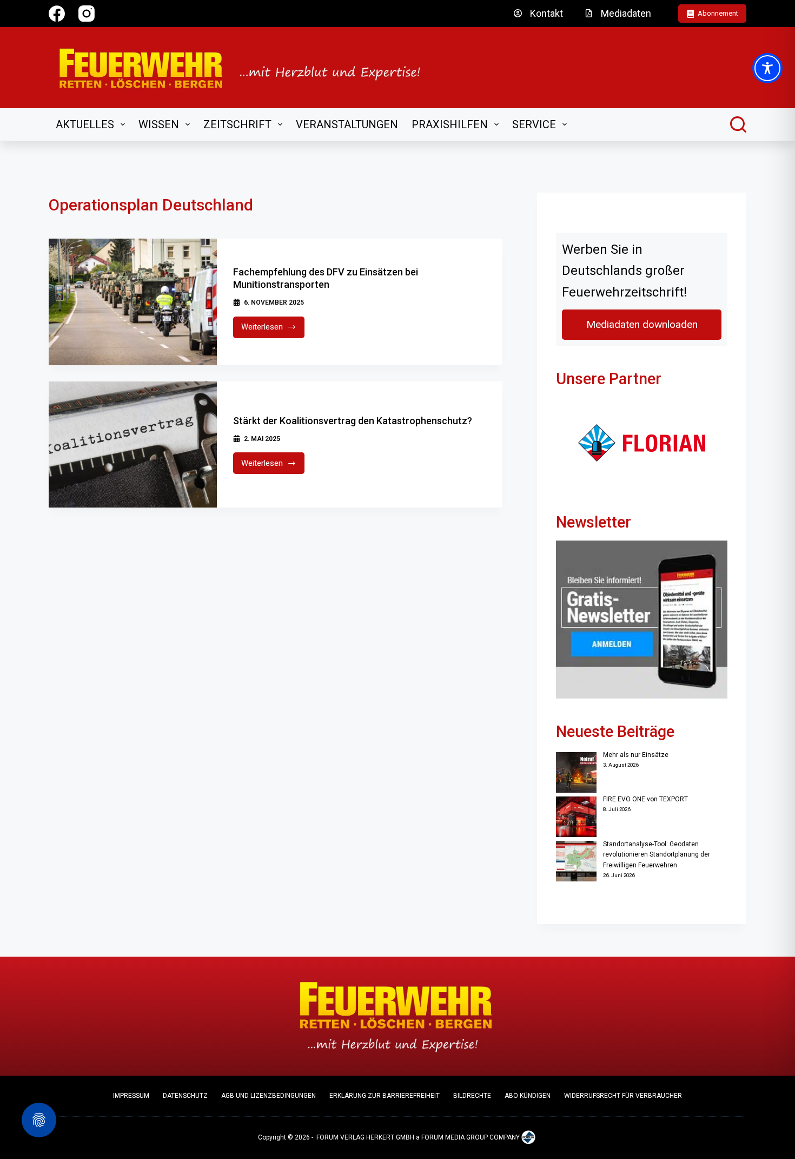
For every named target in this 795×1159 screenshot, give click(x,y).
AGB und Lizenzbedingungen (268, 1095)
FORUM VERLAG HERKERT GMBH (365, 1138)
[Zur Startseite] (247, 68)
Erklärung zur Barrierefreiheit (384, 1095)
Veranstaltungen (347, 124)
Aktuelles (85, 124)
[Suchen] (738, 124)
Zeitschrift (237, 124)
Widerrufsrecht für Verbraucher (623, 1095)
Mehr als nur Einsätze (635, 755)
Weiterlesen (272, 330)
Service (534, 124)
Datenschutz (185, 1095)
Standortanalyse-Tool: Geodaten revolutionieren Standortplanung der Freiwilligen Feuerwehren (656, 855)
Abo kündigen (528, 1095)
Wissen (158, 124)
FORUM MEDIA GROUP (454, 1138)
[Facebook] (57, 13)
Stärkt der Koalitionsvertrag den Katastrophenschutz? (352, 420)
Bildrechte (472, 1095)
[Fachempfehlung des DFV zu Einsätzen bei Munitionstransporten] (133, 302)
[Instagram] (86, 13)
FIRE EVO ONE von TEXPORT (645, 799)
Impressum (131, 1095)
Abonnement (718, 13)
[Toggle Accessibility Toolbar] (767, 68)
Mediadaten (626, 13)
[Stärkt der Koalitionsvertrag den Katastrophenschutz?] (133, 444)
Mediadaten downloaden (642, 324)
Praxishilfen (450, 124)
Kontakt (546, 13)
